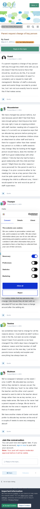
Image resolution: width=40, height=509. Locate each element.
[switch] (34, 262)
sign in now (21, 445)
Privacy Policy (13, 500)
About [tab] (32, 220)
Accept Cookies (10, 505)
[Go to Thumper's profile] (4, 203)
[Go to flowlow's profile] (4, 325)
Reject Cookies (24, 505)
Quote (9, 99)
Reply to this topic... (13, 462)
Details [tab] (20, 220)
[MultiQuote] (3, 99)
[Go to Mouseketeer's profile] (4, 109)
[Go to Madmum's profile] (4, 373)
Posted (14, 59)
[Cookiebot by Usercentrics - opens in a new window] (28, 214)
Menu (34, 5)
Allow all (20, 286)
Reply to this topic (20, 49)
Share (10, 473)
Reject (20, 293)
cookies (15, 493)
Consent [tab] (7, 220)
